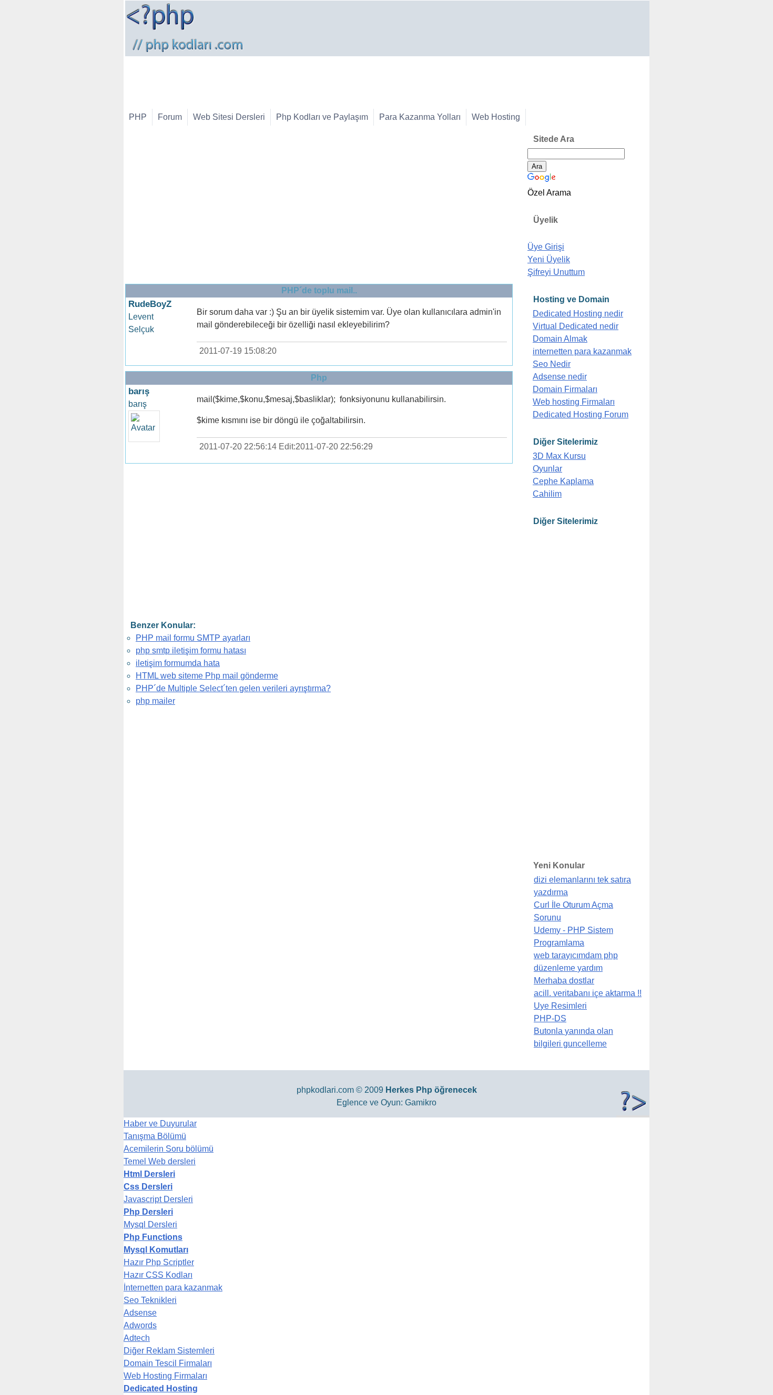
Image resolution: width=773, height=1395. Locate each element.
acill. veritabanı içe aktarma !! (588, 993)
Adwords (140, 1325)
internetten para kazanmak (582, 351)
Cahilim (547, 493)
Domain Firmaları (565, 389)
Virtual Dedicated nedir (575, 326)
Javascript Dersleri (158, 1199)
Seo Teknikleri (150, 1300)
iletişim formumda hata (178, 663)
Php (424, 1089)
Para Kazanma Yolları (420, 116)
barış (138, 391)
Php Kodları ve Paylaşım (322, 116)
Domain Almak (560, 338)
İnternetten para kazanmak (173, 1287)
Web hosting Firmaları (574, 401)
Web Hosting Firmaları (165, 1375)
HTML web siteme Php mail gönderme (207, 675)
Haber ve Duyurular (160, 1123)
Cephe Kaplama (563, 481)
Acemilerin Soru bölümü (168, 1148)
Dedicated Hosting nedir (578, 313)
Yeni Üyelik (548, 259)
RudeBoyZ (149, 304)
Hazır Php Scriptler (159, 1262)
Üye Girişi (545, 246)
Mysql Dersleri (150, 1224)
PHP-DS (550, 1018)
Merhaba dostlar (564, 980)
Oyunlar (547, 468)
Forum (170, 116)
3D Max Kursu (559, 456)
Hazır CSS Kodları (158, 1274)
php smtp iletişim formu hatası (191, 650)
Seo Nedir (552, 364)
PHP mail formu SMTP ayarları (193, 637)
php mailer (155, 700)
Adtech (137, 1338)
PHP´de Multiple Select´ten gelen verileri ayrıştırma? (233, 688)
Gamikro (420, 1102)
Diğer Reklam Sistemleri (169, 1350)
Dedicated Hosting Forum (580, 414)
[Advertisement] (316, 80)
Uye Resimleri (560, 1005)
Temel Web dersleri (160, 1161)
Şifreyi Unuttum (556, 272)
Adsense (140, 1312)
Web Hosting (496, 116)
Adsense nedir (560, 376)
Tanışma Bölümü (155, 1136)
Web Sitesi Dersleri (229, 116)
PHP (138, 116)
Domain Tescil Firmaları (168, 1363)
